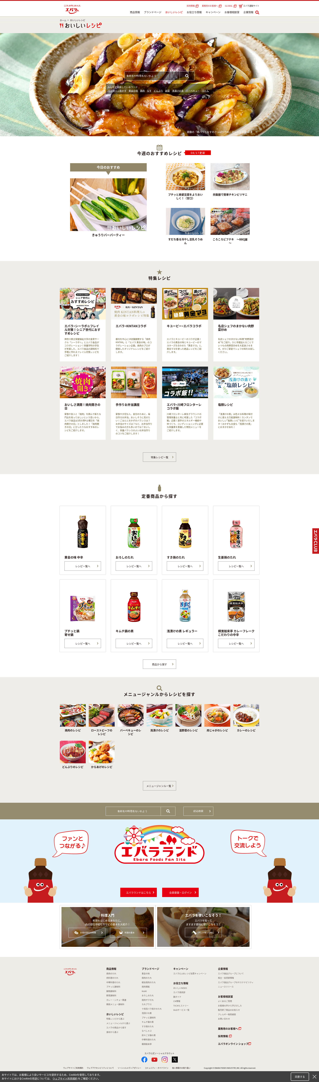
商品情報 (135, 12)
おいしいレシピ (174, 12)
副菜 (167, 90)
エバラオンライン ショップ (233, 1044)
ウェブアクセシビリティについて (100, 1068)
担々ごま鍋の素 (149, 1035)
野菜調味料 (111, 995)
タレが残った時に (206, 932)
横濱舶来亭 (147, 1044)
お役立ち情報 (194, 12)
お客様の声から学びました (230, 1005)
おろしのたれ (148, 995)
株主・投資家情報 (226, 977)
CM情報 (176, 1001)
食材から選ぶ (112, 1032)
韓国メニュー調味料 (115, 1004)
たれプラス (147, 1004)
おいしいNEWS (180, 988)
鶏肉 (142, 90)
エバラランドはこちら (138, 892)
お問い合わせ (224, 1018)
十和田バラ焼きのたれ (152, 1008)
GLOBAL (229, 5)
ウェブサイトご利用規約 (73, 1068)
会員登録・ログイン (180, 892)
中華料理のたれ (113, 982)
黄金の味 (133, 90)
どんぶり (158, 90)
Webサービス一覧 (181, 1009)
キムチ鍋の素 (148, 1021)
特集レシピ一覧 (159, 457)
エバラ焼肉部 (179, 992)
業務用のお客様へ (210, 5)
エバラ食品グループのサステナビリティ (236, 982)
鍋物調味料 (111, 991)
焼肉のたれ (111, 973)
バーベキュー (193, 90)
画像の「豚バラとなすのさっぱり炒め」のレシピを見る (218, 132)
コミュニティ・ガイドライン (156, 1068)
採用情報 (191, 5)
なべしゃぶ (147, 1030)
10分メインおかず (116, 90)
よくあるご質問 (225, 1001)
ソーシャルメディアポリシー (129, 1068)
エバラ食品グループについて (231, 973)
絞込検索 (198, 811)
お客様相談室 (231, 12)
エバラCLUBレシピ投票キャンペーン (189, 973)
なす (149, 90)
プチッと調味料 (113, 986)
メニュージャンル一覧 (158, 786)
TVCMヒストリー (181, 1005)
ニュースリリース (226, 986)
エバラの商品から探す (116, 1027)
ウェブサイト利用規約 (65, 1078)
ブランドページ (152, 12)
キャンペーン (213, 12)
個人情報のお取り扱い (181, 1068)
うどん (205, 90)
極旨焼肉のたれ (149, 982)
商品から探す (159, 664)
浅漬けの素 (178, 90)
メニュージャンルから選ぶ (118, 1023)
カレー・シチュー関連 (116, 1000)
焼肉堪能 (146, 986)
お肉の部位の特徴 (88, 932)
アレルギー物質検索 (227, 1014)
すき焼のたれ (148, 1026)
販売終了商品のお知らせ (229, 1009)
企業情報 (248, 12)
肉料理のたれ (112, 977)
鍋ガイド (177, 996)
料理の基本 (130, 932)
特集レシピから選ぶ (115, 1018)
